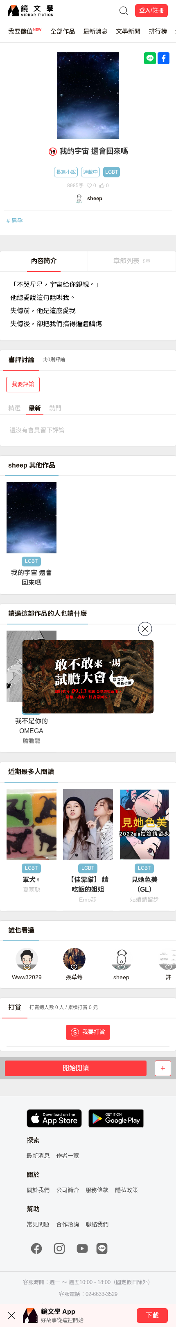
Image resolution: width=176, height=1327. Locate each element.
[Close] (145, 629)
